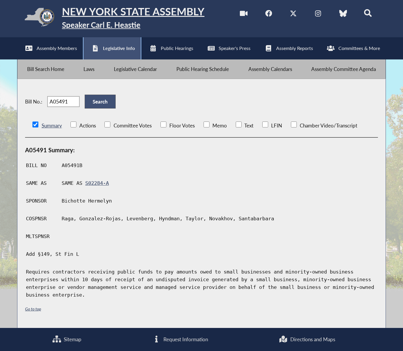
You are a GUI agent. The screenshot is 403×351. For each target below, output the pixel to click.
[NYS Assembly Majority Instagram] (318, 14)
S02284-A (97, 183)
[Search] (367, 14)
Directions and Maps (312, 339)
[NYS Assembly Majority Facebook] (268, 14)
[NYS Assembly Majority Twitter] (293, 14)
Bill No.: (33, 101)
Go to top (33, 308)
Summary (52, 125)
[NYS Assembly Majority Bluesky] (343, 14)
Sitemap (72, 339)
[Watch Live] (243, 14)
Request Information (185, 339)
